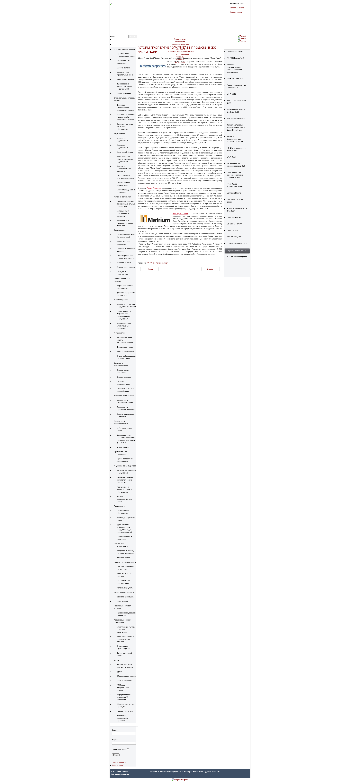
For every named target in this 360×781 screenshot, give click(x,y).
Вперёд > (210, 269)
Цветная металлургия (125, 351)
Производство (119, 506)
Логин (114, 730)
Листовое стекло (123, 558)
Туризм (119, 672)
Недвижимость (120, 134)
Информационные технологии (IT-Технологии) (124, 697)
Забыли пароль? (119, 763)
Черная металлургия (125, 347)
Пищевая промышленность (125, 562)
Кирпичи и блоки (123, 68)
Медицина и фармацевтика (125, 466)
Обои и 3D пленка (124, 93)
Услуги (116, 660)
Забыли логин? (118, 765)
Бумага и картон (123, 447)
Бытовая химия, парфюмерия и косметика (123, 213)
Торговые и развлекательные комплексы (124, 168)
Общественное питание (126, 676)
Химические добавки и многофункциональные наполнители (126, 203)
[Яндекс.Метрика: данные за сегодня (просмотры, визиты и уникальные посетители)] (180, 779)
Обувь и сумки (122, 601)
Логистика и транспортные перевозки (122, 718)
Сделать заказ (236, 12)
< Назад (149, 269)
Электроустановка (124, 377)
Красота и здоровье (124, 681)
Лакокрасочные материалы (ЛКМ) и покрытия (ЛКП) (124, 86)
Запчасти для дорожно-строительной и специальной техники (126, 117)
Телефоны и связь (124, 263)
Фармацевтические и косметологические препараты (125, 479)
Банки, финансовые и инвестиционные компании (125, 639)
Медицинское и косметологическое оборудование (124, 489)
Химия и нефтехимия (122, 197)
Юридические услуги (125, 711)
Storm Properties (154, 188)
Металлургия (119, 333)
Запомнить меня (119, 750)
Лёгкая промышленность (124, 592)
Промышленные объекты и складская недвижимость (125, 159)
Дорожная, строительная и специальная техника (125, 107)
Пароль (115, 740)
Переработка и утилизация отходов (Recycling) (125, 223)
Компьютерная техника (126, 267)
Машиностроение (121, 300)
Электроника (119, 230)
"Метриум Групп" (180, 213)
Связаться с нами (237, 8)
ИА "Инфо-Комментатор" (157, 263)
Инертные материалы (125, 79)
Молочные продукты (125, 588)
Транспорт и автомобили (124, 396)
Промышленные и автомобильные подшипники (124, 325)
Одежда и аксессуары (125, 597)
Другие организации (237, 251)
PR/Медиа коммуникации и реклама (123, 687)
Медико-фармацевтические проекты (124, 499)
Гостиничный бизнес (125, 152)
